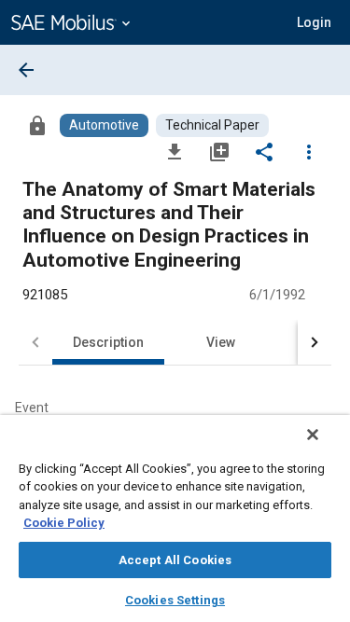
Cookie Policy (64, 523)
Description (108, 342)
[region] (175, 518)
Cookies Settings (175, 600)
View (220, 342)
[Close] (312, 434)
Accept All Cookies (175, 560)
